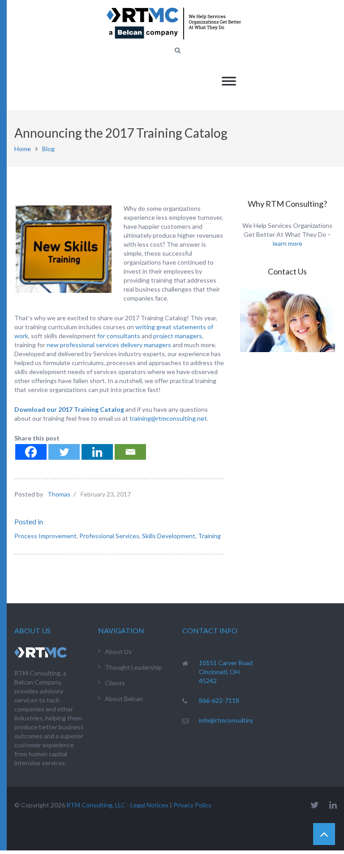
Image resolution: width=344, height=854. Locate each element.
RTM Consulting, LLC (95, 805)
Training (209, 536)
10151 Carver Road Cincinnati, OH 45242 (226, 671)
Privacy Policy (192, 805)
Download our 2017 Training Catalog (69, 409)
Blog (48, 148)
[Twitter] (64, 452)
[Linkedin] (97, 452)
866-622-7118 (219, 700)
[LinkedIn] (333, 805)
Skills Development (168, 536)
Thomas (58, 494)
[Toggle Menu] (229, 81)
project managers (177, 336)
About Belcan (124, 698)
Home (22, 148)
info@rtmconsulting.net (232, 720)
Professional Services (109, 536)
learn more (287, 243)
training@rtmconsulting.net (168, 418)
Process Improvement (45, 536)
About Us (118, 651)
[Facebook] (31, 452)
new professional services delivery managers (109, 345)
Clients (115, 683)
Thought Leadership (133, 667)
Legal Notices (149, 805)
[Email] (130, 452)
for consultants (118, 336)
